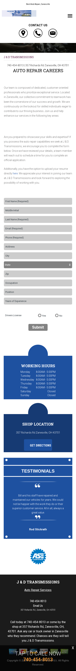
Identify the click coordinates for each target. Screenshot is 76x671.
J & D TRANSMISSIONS (19, 57)
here (15, 173)
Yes (44, 315)
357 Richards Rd (34, 65)
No (60, 315)
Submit (38, 327)
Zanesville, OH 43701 (57, 65)
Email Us (38, 606)
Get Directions (40, 445)
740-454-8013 (15, 65)
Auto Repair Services (37, 590)
